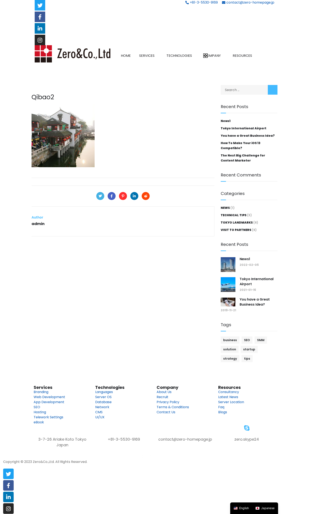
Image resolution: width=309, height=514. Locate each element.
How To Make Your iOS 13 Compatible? (240, 145)
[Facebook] (112, 196)
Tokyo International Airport (243, 128)
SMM (260, 340)
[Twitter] (40, 5)
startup (249, 349)
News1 (226, 121)
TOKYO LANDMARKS (237, 222)
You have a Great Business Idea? (248, 136)
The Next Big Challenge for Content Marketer (243, 158)
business (230, 340)
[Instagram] (40, 40)
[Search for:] (249, 89)
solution (229, 349)
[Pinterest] (123, 196)
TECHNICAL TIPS (233, 215)
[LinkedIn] (134, 196)
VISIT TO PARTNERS (236, 230)
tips (247, 358)
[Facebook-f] (40, 17)
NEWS (225, 208)
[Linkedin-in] (40, 28)
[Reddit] (146, 196)
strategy (230, 358)
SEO (247, 340)
